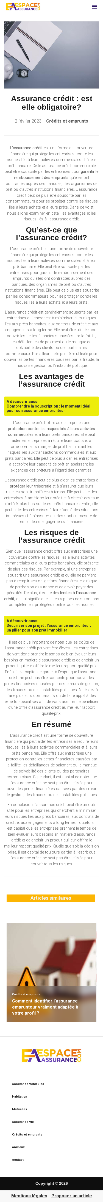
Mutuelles (19, 1109)
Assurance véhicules (28, 1084)
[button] (94, 6)
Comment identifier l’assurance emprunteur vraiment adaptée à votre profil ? (45, 1006)
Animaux (18, 1147)
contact (18, 1160)
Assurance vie (23, 1122)
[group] (51, 972)
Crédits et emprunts (67, 121)
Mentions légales (29, 1195)
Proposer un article (71, 1195)
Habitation (19, 1096)
